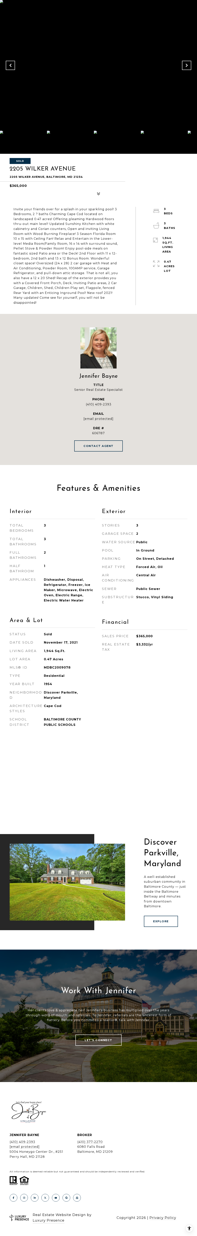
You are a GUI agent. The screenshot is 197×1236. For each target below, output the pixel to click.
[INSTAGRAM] (24, 1198)
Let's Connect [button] (98, 1040)
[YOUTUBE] (56, 1198)
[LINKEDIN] (34, 1198)
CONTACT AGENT (98, 446)
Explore (161, 921)
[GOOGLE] (66, 1198)
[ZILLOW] (77, 1198)
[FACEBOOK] (13, 1198)
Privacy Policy (162, 1218)
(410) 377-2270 (90, 1142)
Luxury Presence (48, 1220)
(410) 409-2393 (98, 404)
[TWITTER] (45, 1198)
